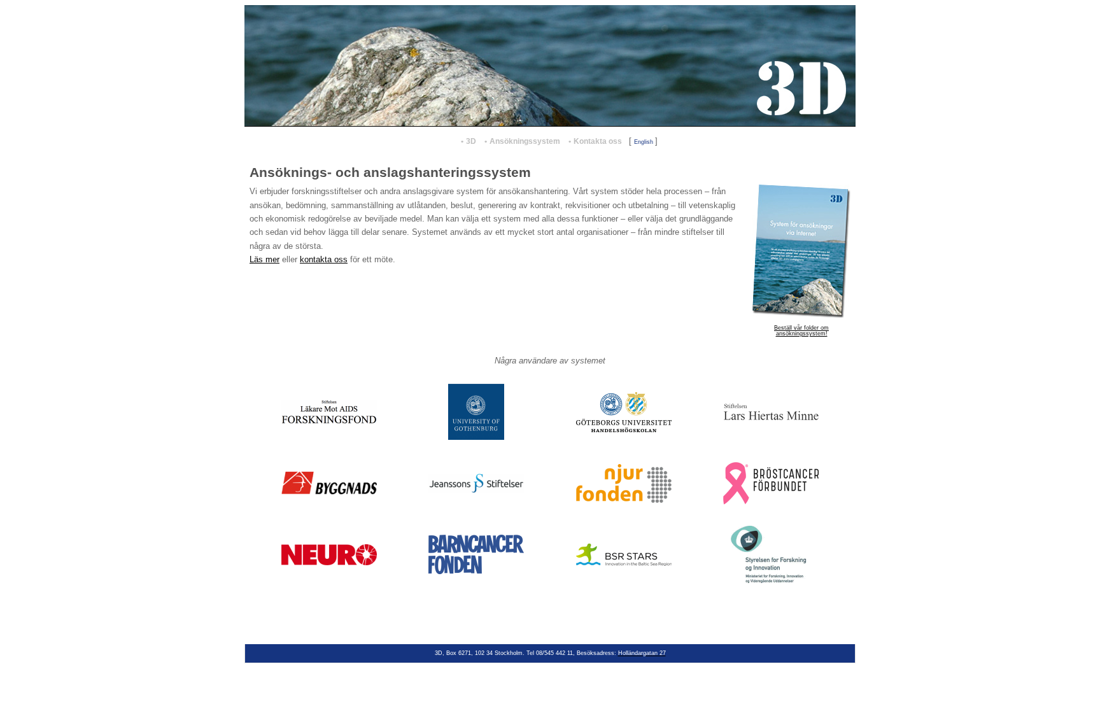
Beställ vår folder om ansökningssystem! (801, 331)
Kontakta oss (598, 141)
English (643, 142)
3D (471, 141)
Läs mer (264, 259)
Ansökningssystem (525, 141)
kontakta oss (324, 259)
